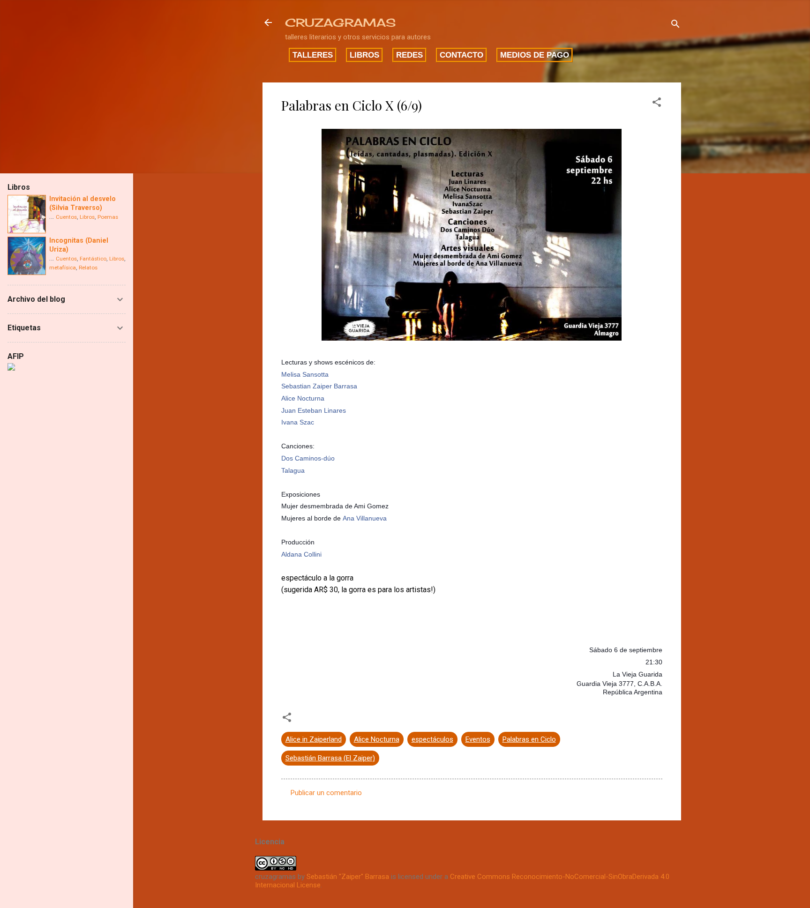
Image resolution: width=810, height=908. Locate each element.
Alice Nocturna (302, 398)
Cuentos (66, 217)
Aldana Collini (301, 554)
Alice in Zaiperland (313, 739)
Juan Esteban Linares (313, 410)
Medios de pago (534, 55)
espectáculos (432, 739)
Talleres (312, 55)
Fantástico (93, 258)
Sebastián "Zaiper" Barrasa (348, 876)
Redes (409, 55)
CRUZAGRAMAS (340, 22)
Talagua (293, 470)
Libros (364, 55)
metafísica (62, 267)
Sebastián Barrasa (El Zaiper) (330, 758)
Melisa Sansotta (305, 374)
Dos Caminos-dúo (308, 458)
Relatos (88, 267)
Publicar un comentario (326, 793)
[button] (656, 104)
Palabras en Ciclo (529, 739)
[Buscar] (675, 25)
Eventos (477, 739)
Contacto (461, 55)
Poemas (108, 217)
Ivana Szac (297, 422)
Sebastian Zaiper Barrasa (319, 386)
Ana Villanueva (365, 518)
